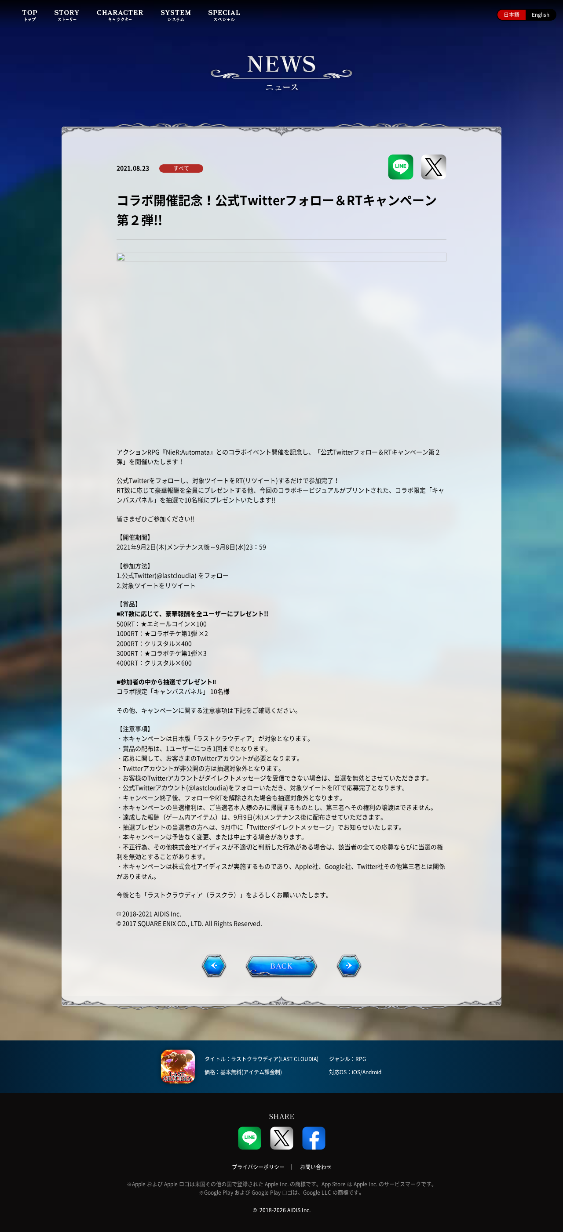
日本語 (511, 14)
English (540, 14)
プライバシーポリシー (258, 1167)
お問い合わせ (316, 1167)
